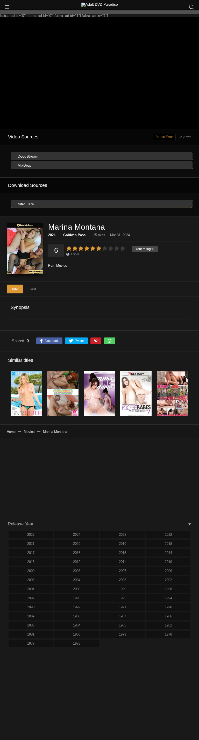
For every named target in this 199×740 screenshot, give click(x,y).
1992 (76, 607)
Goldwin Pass (74, 235)
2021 (30, 544)
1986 (168, 616)
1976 (76, 643)
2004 (76, 580)
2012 (76, 562)
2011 (122, 562)
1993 (30, 607)
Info (15, 289)
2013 (30, 562)
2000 (76, 589)
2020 (76, 544)
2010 (168, 562)
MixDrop (24, 165)
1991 (122, 607)
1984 (76, 625)
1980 (76, 634)
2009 (30, 571)
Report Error (164, 137)
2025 (30, 535)
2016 (76, 553)
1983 (122, 625)
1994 (168, 598)
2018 (168, 544)
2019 (122, 544)
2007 (122, 571)
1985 (30, 625)
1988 (76, 616)
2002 (168, 580)
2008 (76, 571)
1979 (122, 634)
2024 (51, 235)
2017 (30, 553)
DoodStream (27, 156)
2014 (168, 553)
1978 (168, 634)
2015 (122, 553)
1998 (168, 589)
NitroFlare (25, 204)
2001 (30, 589)
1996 (76, 598)
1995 (122, 598)
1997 (30, 598)
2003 (122, 580)
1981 (30, 634)
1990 (168, 607)
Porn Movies (57, 265)
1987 (122, 616)
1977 (30, 643)
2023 (122, 535)
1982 (168, 625)
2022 (168, 535)
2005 (30, 580)
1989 (30, 616)
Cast (32, 289)
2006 (168, 571)
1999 (122, 589)
